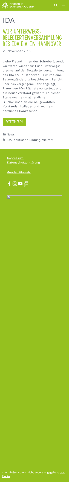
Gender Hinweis (19, 172)
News (11, 134)
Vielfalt (47, 140)
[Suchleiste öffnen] (56, 5)
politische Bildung (27, 140)
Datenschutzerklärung (23, 162)
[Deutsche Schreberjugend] (18, 5)
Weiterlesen (14, 122)
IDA (9, 140)
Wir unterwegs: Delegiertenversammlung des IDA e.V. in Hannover (32, 38)
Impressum (15, 158)
